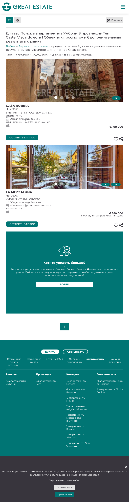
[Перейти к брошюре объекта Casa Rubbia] (64, 80)
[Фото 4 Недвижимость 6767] (73, 184)
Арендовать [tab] (75, 351)
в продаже (22, 55)
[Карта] (17, 20)
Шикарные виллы (34, 361)
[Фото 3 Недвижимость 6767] (67, 184)
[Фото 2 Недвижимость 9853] (61, 97)
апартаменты (40, 55)
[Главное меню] (123, 6)
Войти (10, 46)
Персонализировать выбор (64, 480)
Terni (67, 55)
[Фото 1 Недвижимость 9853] (55, 97)
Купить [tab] (50, 351)
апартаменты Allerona (75, 436)
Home (9, 55)
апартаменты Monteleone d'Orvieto (75, 417)
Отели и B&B (54, 359)
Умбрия (56, 55)
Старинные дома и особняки (14, 362)
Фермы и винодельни (74, 361)
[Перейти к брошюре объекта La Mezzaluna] (64, 167)
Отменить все (64, 487)
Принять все (64, 494)
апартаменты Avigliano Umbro (76, 408)
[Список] (9, 20)
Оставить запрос (22, 137)
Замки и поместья (115, 361)
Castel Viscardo (82, 55)
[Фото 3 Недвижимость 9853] (67, 97)
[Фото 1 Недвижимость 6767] (55, 184)
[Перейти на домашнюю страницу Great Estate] (27, 7)
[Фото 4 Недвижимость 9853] (73, 97)
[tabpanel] (64, 403)
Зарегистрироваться (34, 46)
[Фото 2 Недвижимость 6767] (61, 184)
